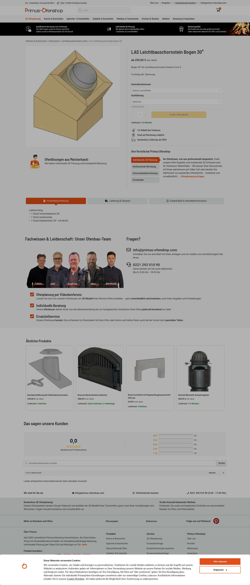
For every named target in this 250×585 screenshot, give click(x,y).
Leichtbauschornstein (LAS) (74, 41)
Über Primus (30, 532)
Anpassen (218, 570)
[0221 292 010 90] (128, 264)
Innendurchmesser (141, 84)
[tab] (145, 160)
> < (185, 3)
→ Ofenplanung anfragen (191, 176)
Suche (221, 463)
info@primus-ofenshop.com (213, 3)
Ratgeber (166, 3)
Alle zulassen (220, 561)
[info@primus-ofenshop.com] (128, 250)
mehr (84, 544)
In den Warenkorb (179, 114)
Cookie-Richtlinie (75, 579)
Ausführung (137, 95)
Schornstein (54, 41)
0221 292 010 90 (146, 265)
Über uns (154, 3)
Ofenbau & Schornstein (36, 41)
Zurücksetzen (137, 107)
